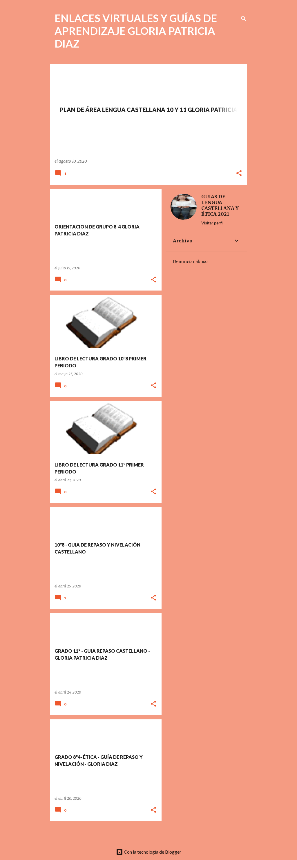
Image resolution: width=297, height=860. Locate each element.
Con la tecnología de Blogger (152, 851)
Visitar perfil (212, 222)
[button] (239, 173)
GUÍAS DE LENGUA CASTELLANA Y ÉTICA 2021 (220, 205)
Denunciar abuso (190, 261)
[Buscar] (243, 19)
